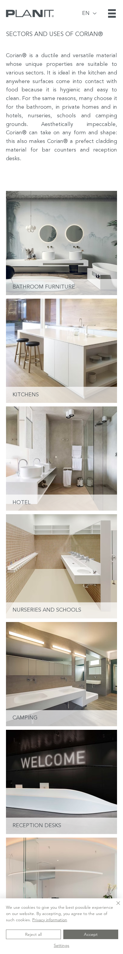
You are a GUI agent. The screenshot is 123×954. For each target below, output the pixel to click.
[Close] (114, 907)
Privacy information (49, 919)
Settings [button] (61, 945)
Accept (91, 934)
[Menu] (112, 13)
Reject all (33, 934)
